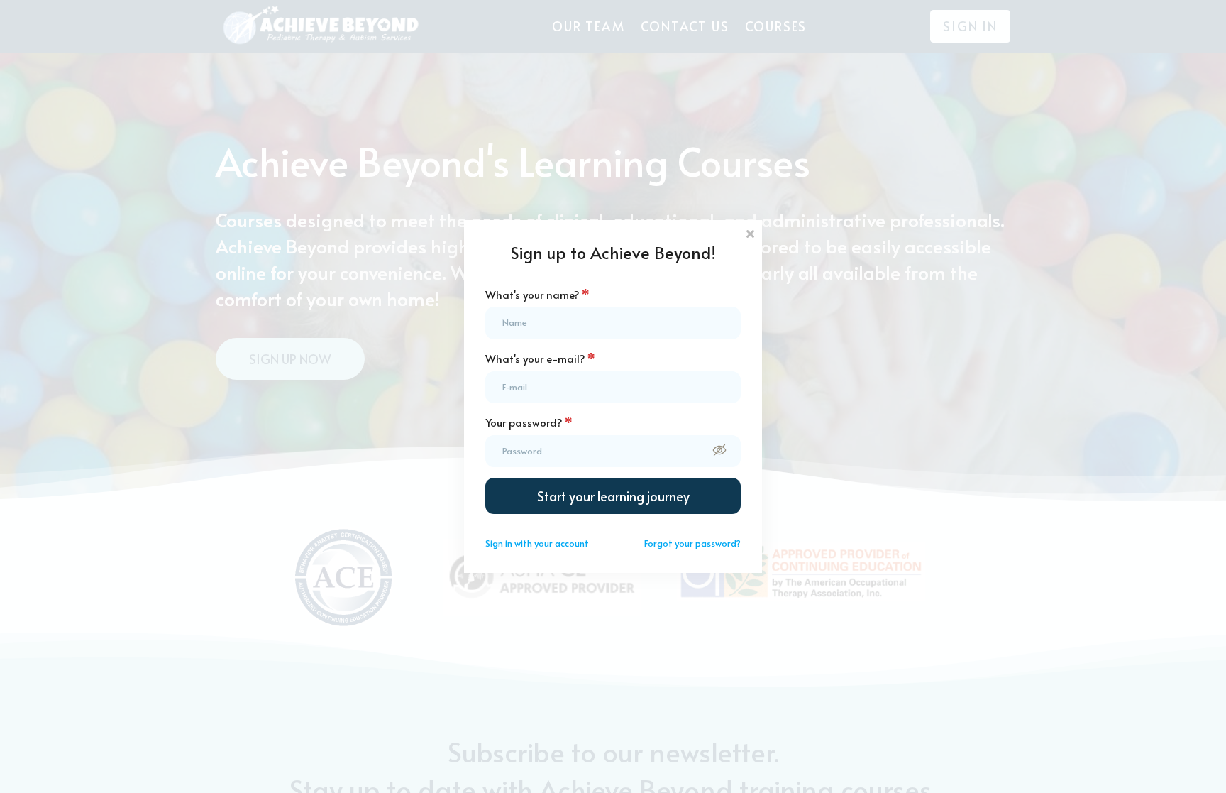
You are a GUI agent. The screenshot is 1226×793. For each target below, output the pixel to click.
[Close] (750, 232)
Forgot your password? (692, 543)
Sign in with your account (537, 543)
